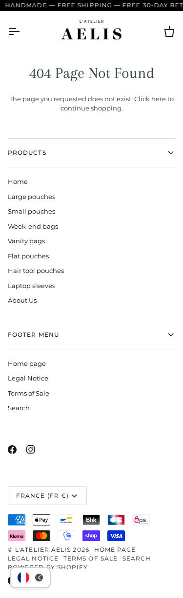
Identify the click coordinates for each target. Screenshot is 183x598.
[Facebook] (12, 449)
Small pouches (31, 211)
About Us (22, 300)
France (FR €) (42, 495)
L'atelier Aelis (43, 549)
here (158, 99)
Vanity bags (26, 241)
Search (19, 408)
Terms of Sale (28, 393)
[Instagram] (30, 449)
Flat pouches (28, 256)
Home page (27, 363)
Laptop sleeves (31, 286)
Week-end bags (33, 226)
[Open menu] (22, 32)
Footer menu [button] (33, 334)
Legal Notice (28, 378)
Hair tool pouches (36, 270)
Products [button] (27, 152)
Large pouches (31, 196)
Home (18, 181)
